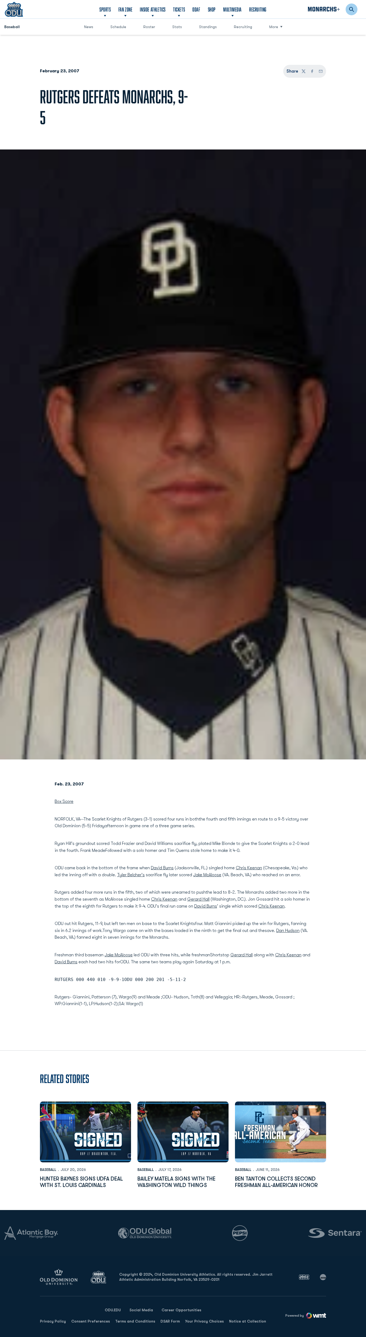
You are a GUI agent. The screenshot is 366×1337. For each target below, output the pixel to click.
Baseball (48, 1169)
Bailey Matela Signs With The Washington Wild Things (176, 1182)
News (88, 27)
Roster (149, 27)
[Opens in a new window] (304, 1277)
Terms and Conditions (135, 1321)
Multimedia (232, 9)
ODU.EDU (113, 1310)
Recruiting (258, 9)
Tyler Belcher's (131, 874)
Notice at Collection (247, 1321)
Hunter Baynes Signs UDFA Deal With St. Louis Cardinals (81, 1182)
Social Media (141, 1310)
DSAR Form (170, 1321)
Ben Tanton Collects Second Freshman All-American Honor (276, 1182)
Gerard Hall (198, 899)
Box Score (64, 801)
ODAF (196, 9)
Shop (212, 9)
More (273, 27)
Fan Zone (125, 9)
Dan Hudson (288, 930)
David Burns (162, 868)
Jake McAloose (207, 874)
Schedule (118, 27)
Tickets (179, 9)
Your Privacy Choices (204, 1321)
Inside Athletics (153, 9)
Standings (210, 26)
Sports (105, 9)
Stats (177, 27)
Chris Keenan (249, 868)
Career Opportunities (181, 1310)
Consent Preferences (90, 1321)
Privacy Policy (53, 1321)
